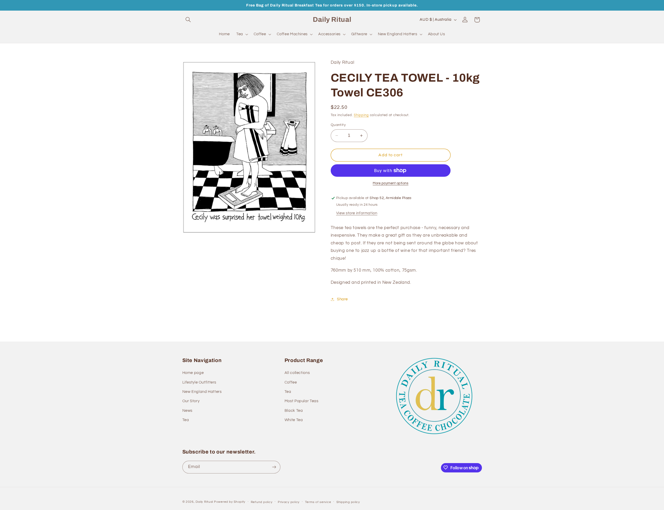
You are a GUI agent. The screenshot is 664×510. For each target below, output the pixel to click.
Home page (193, 373)
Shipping (361, 115)
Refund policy (262, 502)
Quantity (338, 125)
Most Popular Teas (302, 401)
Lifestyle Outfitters (199, 382)
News (187, 411)
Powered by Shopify (229, 501)
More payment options (391, 183)
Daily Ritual (205, 501)
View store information (356, 213)
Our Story (191, 401)
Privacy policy (289, 502)
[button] (188, 20)
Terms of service (318, 502)
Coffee (291, 382)
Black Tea (294, 411)
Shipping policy (348, 502)
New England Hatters (202, 392)
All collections (297, 373)
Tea (185, 420)
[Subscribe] (274, 467)
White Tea (294, 420)
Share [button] (342, 299)
